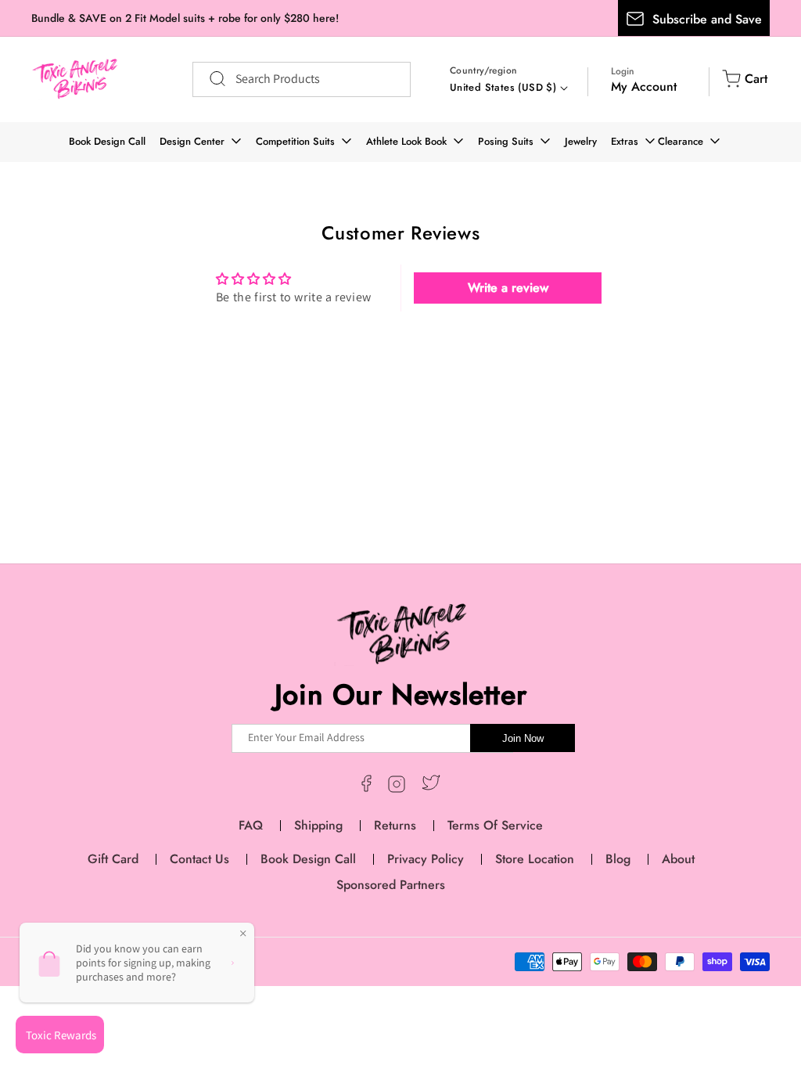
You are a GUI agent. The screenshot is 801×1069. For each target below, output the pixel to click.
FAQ (251, 825)
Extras (624, 141)
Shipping (318, 825)
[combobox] (301, 79)
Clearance (680, 141)
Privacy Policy (425, 859)
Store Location (534, 859)
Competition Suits (295, 141)
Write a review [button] (508, 288)
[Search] (209, 79)
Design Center (192, 141)
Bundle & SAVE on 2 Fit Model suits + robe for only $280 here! (185, 18)
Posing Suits (505, 141)
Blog (617, 859)
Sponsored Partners (390, 885)
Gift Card (113, 859)
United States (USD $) (503, 87)
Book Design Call (107, 141)
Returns (395, 825)
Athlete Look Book (406, 141)
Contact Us (199, 859)
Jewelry (581, 141)
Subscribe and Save (707, 19)
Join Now (523, 738)
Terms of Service (495, 825)
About (678, 859)
